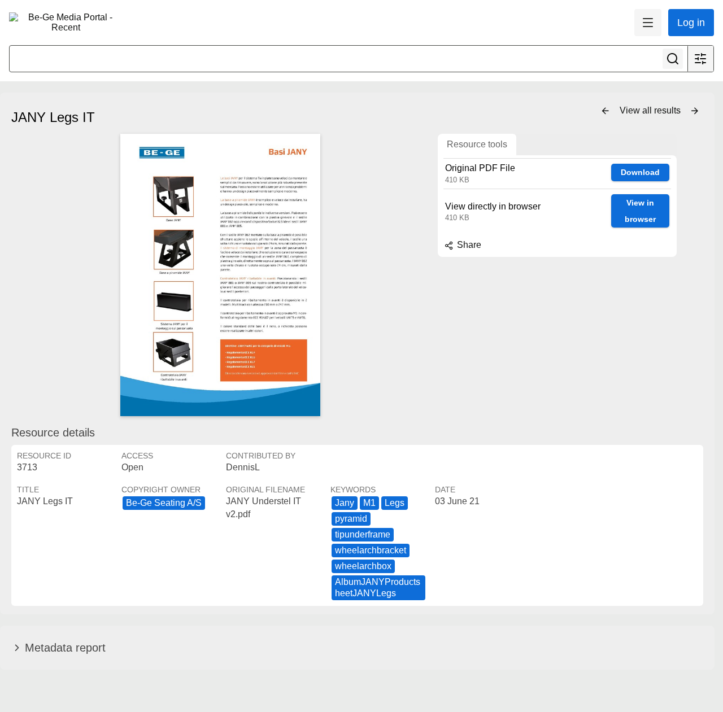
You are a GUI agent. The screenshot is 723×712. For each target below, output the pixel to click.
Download (640, 172)
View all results (651, 110)
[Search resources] (673, 59)
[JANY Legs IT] (220, 275)
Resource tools (477, 144)
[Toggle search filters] (700, 59)
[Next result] (694, 111)
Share (468, 245)
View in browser (640, 211)
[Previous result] (605, 111)
